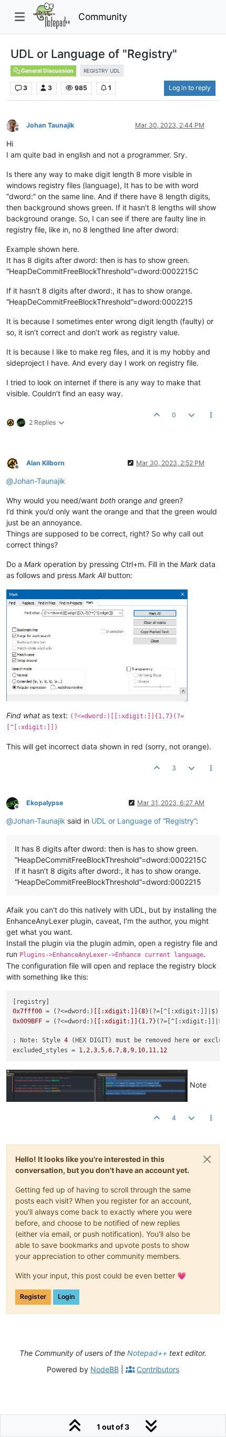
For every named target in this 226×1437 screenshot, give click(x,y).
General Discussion (47, 70)
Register (33, 1297)
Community (102, 16)
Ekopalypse (44, 803)
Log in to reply (190, 88)
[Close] (207, 1159)
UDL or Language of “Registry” (143, 820)
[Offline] (16, 125)
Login (66, 1297)
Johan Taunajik (50, 125)
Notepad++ (147, 1352)
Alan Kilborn (45, 463)
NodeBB (104, 1369)
